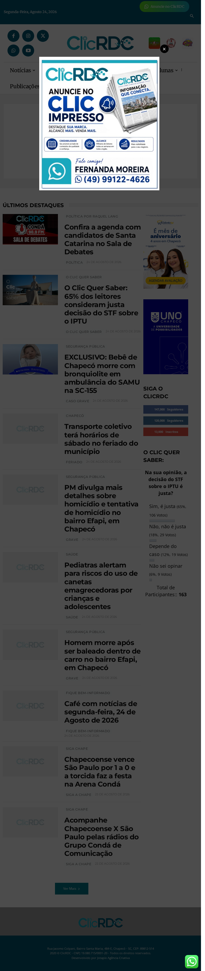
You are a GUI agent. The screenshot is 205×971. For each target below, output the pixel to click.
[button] (164, 49)
